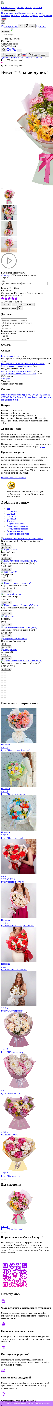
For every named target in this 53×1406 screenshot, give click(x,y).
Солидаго (5, 378)
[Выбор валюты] (3, 22)
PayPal (13, 397)
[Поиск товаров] (3, 50)
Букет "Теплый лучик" (12, 1227)
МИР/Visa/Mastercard (11, 395)
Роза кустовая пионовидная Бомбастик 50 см (23, 363)
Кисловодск (10, 55)
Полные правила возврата (13, 477)
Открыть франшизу (27, 13)
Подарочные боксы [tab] (16, 523)
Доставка (20, 7)
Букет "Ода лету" (9, 1133)
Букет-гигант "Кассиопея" (14, 967)
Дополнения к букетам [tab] (18, 534)
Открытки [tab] (12, 511)
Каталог (5, 7)
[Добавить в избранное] (20, 308)
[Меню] (19, 50)
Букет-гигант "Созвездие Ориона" (17, 923)
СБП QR (5, 397)
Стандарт (5, 275)
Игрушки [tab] (11, 518)
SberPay (46, 395)
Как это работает (35, 1403)
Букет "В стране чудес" (12, 1174)
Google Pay (37, 395)
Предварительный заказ (23, 304)
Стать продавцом (9, 13)
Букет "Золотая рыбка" (12, 1009)
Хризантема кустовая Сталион (16, 366)
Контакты (15, 15)
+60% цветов (30, 275)
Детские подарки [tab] (15, 531)
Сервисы (34, 15)
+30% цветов (17, 275)
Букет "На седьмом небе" (13, 835)
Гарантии (37, 7)
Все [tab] (8, 508)
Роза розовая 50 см (10, 356)
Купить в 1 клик (9, 309)
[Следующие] (5, 672)
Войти (31, 27)
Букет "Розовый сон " (11, 1092)
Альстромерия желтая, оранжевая (17, 371)
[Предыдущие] (2, 188)
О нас (12, 7)
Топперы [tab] (11, 521)
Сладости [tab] (11, 516)
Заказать (6, 304)
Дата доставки (8, 325)
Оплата (28, 7)
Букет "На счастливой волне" (15, 747)
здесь (42, 446)
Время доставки (9, 333)
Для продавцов (8, 10)
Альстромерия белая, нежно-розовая (18, 373)
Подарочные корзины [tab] (17, 526)
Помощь (25, 15)
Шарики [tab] (11, 513)
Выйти (42, 26)
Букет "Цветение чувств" (13, 879)
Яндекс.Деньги (24, 397)
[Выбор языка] (4, 18)
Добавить (6, 547)
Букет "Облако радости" (12, 1050)
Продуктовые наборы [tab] (17, 529)
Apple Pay (26, 395)
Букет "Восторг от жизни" (14, 791)
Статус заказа (45, 15)
